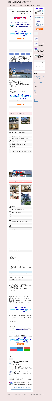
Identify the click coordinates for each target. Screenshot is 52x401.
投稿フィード (35, 100)
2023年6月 (35, 89)
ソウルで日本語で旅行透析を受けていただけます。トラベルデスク (41, 39)
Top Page (9, 394)
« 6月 (34, 70)
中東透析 (21, 5)
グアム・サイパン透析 (15, 5)
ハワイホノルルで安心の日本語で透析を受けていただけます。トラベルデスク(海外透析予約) (41, 50)
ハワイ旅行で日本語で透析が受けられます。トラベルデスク (20, 366)
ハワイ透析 (10, 5)
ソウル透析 (35, 94)
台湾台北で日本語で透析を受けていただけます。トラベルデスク (41, 34)
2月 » (36, 70)
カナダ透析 (19, 394)
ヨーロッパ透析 (25, 394)
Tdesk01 (12, 356)
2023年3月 (35, 90)
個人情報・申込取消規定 (27, 5)
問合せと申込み (32, 5)
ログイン (35, 99)
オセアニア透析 (22, 394)
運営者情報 (38, 5)
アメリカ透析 (15, 394)
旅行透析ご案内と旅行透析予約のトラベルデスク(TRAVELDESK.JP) (20, 1)
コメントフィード (36, 101)
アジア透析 (12, 394)
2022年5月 (35, 91)
